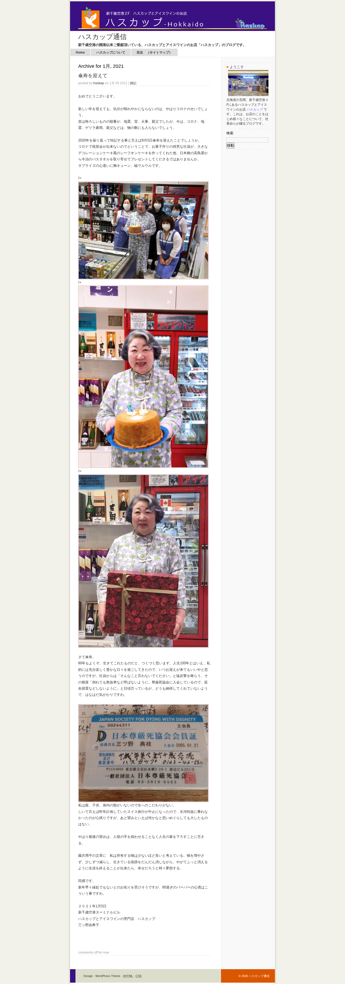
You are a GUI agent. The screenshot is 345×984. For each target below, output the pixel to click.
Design (88, 976)
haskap (98, 83)
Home (80, 52)
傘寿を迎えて (92, 75)
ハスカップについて (110, 52)
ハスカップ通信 (102, 36)
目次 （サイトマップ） (154, 52)
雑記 (133, 83)
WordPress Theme (107, 976)
